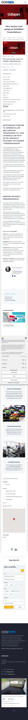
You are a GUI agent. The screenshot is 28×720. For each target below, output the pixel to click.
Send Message (17, 273)
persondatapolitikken (17, 353)
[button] (26, 338)
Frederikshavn (20, 37)
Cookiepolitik (10, 382)
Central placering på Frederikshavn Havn (14, 496)
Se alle (14, 710)
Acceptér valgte (14, 380)
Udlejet (4, 37)
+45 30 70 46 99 (17, 272)
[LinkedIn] (15, 276)
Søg (10, 607)
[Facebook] (12, 276)
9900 (3, 39)
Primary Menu (25, 2)
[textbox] (14, 576)
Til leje (12, 705)
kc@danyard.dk (9, 671)
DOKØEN (9, 37)
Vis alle (4, 502)
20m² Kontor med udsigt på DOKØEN (12, 696)
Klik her (13, 300)
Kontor (14, 37)
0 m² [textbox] (13, 600)
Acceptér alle (14, 372)
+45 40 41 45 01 (10, 669)
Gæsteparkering (9, 499)
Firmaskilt (8, 484)
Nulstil (20, 607)
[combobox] (14, 576)
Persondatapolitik (16, 382)
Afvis (14, 376)
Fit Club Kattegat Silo (15, 466)
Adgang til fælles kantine (11, 491)
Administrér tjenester (13, 369)
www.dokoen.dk (11, 674)
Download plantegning (8, 325)
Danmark (4, 537)
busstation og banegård (10, 494)
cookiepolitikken (12, 352)
